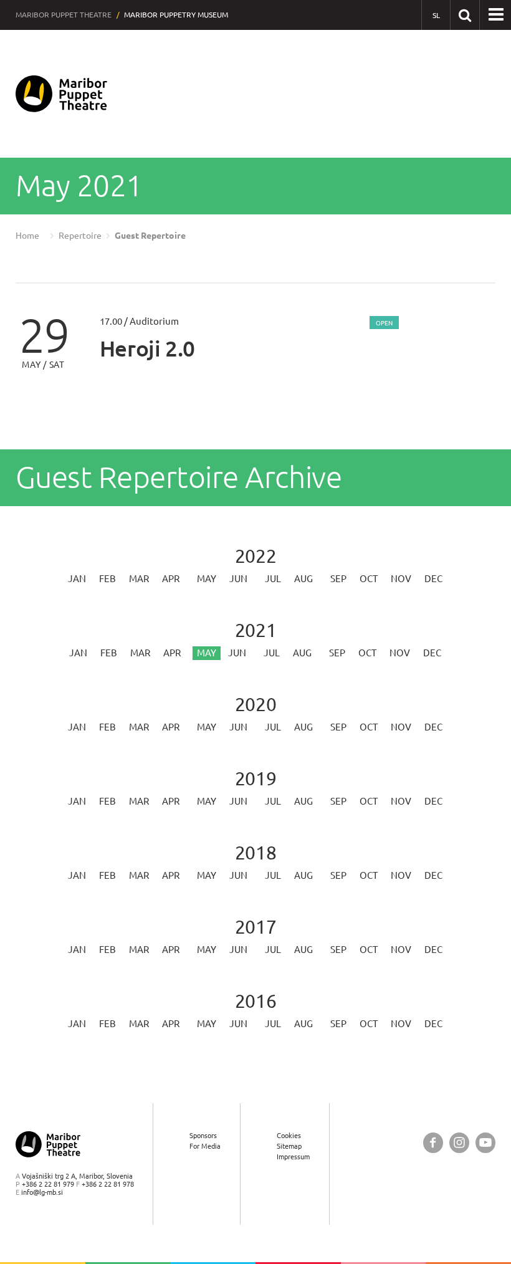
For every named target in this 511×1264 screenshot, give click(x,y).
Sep (338, 578)
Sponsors (203, 1135)
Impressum (293, 1156)
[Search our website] (465, 14)
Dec (433, 578)
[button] (496, 15)
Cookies (289, 1135)
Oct (369, 578)
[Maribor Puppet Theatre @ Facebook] (433, 1142)
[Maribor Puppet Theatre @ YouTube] (485, 1142)
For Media (205, 1146)
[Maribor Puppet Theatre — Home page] (61, 94)
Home (27, 236)
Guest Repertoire (150, 236)
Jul (273, 578)
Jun (238, 578)
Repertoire (80, 236)
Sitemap (289, 1146)
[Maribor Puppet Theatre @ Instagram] (459, 1142)
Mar (139, 578)
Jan (77, 578)
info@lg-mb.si (42, 1192)
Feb (107, 578)
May (206, 578)
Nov (401, 578)
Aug (303, 578)
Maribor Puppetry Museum (176, 14)
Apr (170, 578)
